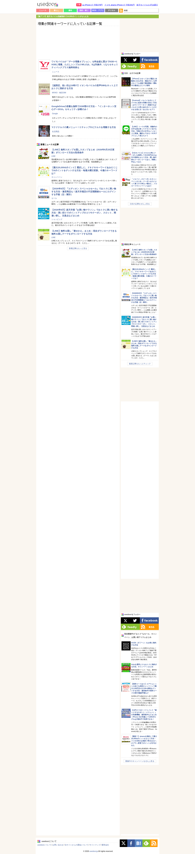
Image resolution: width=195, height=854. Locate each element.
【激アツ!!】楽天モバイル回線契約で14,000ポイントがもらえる (63, 16)
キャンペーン (56, 177)
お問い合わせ (57, 845)
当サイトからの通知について (76, 845)
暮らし (56, 10)
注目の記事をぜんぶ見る (140, 204)
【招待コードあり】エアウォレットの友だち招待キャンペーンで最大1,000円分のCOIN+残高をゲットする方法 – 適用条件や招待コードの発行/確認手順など (144, 688)
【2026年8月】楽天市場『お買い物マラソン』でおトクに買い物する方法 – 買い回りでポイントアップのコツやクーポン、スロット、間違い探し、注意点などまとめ (84, 213)
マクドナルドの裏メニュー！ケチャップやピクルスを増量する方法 (83, 127)
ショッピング (56, 219)
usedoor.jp (93, 851)
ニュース (42, 10)
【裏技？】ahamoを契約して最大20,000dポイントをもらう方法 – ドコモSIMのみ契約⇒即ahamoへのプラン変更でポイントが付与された (144, 740)
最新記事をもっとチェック (140, 364)
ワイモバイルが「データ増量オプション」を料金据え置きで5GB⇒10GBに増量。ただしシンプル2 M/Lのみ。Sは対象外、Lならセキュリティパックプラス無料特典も (84, 64)
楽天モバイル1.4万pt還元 (147, 5)
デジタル (111, 10)
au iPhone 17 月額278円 (92, 5)
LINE (53, 156)
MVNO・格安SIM (59, 93)
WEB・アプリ (98, 10)
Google (55, 114)
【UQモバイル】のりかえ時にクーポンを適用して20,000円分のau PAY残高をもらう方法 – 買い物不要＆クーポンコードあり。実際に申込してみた (144, 157)
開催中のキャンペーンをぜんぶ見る (139, 761)
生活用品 (55, 131)
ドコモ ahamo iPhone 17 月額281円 (119, 5)
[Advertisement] (78, 41)
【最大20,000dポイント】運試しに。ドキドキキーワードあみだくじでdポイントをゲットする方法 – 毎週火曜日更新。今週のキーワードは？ (84, 170)
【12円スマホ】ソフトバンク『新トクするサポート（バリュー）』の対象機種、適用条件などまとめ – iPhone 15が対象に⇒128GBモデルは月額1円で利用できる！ (144, 714)
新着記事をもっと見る (78, 248)
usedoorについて (44, 845)
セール (54, 198)
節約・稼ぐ (84, 10)
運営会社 (105, 845)
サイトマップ (94, 845)
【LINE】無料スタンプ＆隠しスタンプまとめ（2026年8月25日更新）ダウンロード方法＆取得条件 (144, 252)
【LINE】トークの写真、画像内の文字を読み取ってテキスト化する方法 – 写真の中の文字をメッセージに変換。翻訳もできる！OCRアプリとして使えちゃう (144, 131)
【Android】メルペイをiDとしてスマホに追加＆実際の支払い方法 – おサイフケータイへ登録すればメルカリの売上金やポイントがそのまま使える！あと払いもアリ (144, 104)
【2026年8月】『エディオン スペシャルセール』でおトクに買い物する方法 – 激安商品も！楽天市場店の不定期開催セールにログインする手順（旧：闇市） (83, 191)
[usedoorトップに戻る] (47, 4)
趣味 (70, 10)
